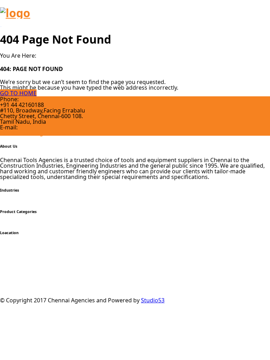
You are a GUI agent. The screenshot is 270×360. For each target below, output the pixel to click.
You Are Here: (18, 55)
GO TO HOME (18, 93)
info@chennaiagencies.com (36, 133)
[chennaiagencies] (15, 12)
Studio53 (153, 300)
